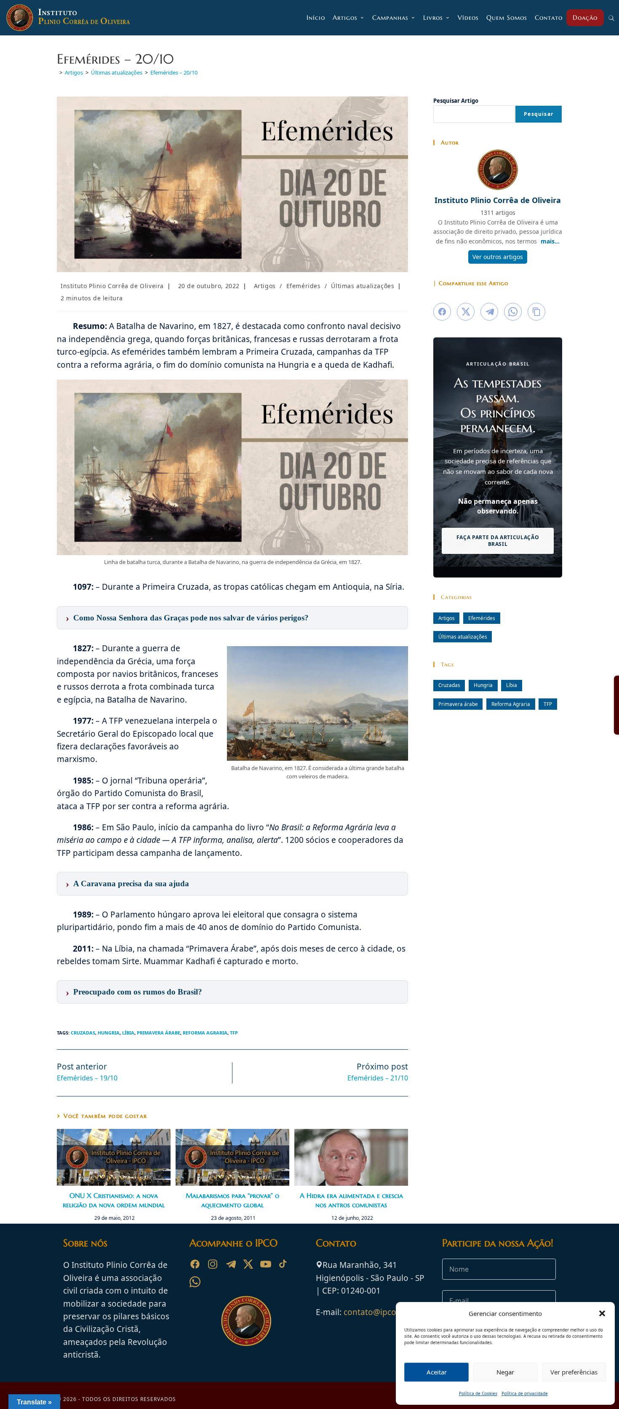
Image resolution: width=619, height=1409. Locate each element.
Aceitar (437, 1372)
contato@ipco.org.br (383, 1312)
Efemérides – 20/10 (173, 72)
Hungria (109, 1032)
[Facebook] (194, 1264)
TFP (234, 1032)
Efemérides (303, 286)
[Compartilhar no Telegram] (489, 312)
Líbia (128, 1032)
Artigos (265, 286)
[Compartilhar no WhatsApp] (513, 312)
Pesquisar (538, 114)
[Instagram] (212, 1264)
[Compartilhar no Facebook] (442, 312)
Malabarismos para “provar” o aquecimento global (232, 1200)
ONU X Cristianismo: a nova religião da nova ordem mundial (114, 1200)
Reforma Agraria (205, 1032)
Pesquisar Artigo (455, 100)
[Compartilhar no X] (466, 312)
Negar (505, 1372)
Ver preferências (574, 1372)
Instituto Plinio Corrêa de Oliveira (112, 286)
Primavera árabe (158, 1032)
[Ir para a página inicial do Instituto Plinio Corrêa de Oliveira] (246, 1320)
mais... (550, 241)
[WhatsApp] (194, 1281)
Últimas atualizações (362, 286)
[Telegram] (230, 1264)
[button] (602, 1313)
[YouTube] (265, 1264)
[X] (248, 1264)
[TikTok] (283, 1264)
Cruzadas (83, 1032)
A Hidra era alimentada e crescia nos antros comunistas (351, 1200)
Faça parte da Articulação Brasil (497, 541)
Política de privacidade (525, 1393)
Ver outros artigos (497, 257)
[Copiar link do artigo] (536, 312)
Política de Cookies (478, 1393)
